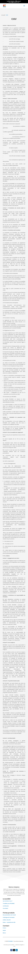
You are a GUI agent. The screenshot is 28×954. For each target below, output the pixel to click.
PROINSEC (10, 941)
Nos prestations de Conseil (9, 915)
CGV (7, 15)
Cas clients (5, 908)
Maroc (4, 933)
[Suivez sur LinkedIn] (17, 950)
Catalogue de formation (9, 917)
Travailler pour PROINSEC (9, 903)
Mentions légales (20, 944)
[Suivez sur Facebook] (11, 950)
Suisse (4, 930)
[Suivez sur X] (14, 950)
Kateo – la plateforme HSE (9, 922)
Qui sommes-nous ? (7, 901)
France (4, 928)
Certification (6, 906)
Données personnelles (9, 944)
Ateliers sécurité (6, 920)
